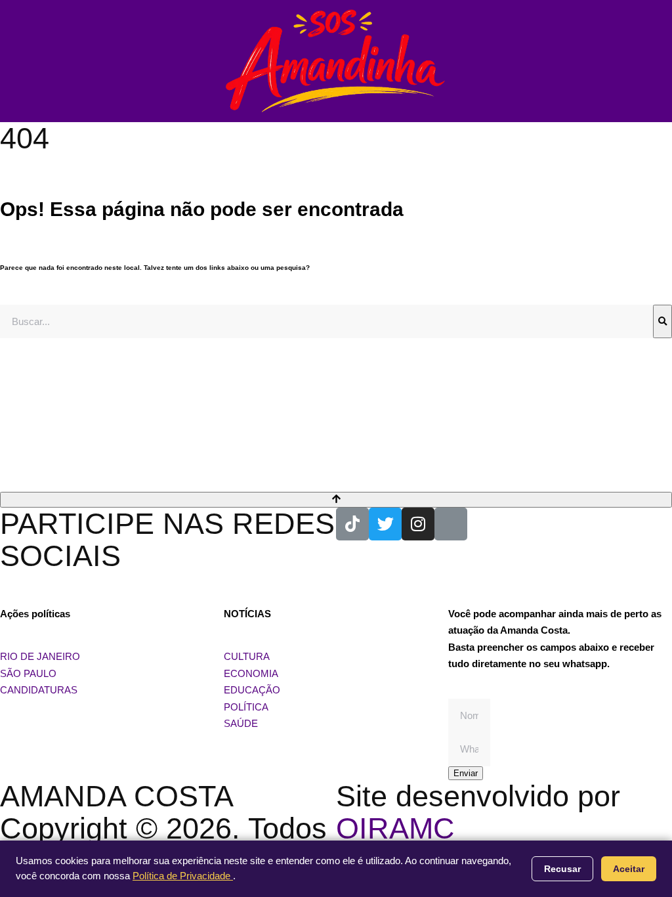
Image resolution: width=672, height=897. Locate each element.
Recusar (562, 869)
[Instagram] (418, 524)
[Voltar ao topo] (336, 500)
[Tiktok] (352, 524)
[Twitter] (385, 524)
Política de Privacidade (183, 875)
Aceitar (628, 869)
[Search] (662, 322)
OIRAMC (395, 828)
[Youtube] (450, 524)
